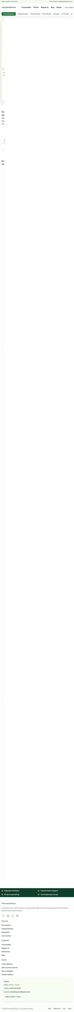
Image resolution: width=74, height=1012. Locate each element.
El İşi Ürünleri (46, 14)
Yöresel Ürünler (35, 14)
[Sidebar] (2, 885)
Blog (52, 7)
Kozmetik (56, 14)
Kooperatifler (26, 7)
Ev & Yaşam (65, 14)
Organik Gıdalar (23, 14)
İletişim (59, 7)
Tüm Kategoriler (8, 14)
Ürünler (36, 7)
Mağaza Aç (45, 7)
